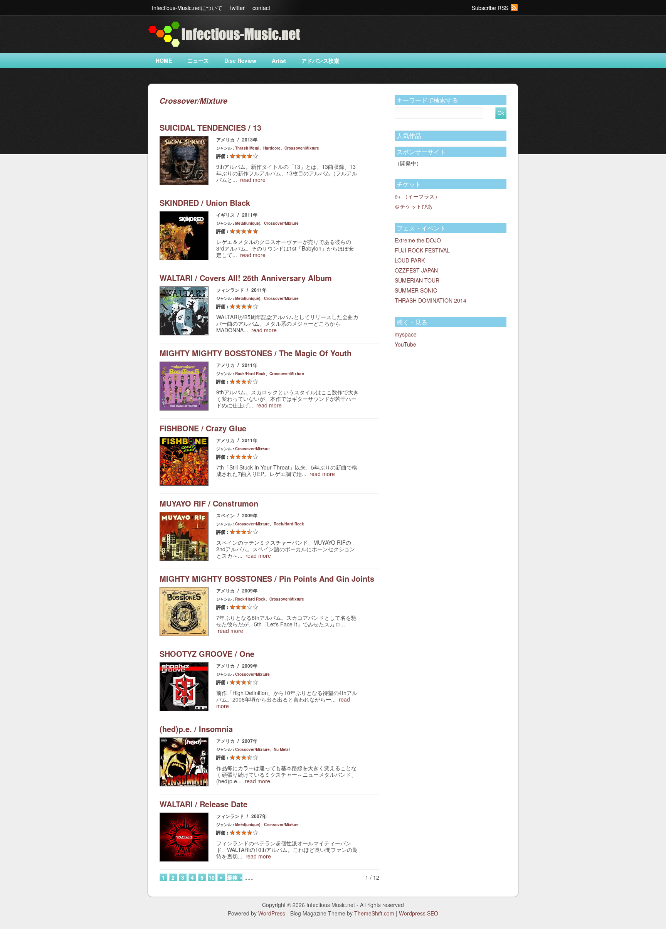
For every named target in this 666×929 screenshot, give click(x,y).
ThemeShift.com (374, 913)
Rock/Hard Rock (250, 373)
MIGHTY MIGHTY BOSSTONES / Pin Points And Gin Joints (267, 578)
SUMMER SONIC (416, 290)
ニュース (198, 60)
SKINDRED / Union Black (205, 202)
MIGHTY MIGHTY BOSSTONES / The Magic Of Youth (256, 352)
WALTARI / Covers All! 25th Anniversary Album (246, 277)
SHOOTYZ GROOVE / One (207, 653)
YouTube (405, 344)
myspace (406, 334)
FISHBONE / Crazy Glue (203, 428)
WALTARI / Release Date (203, 804)
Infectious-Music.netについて (187, 8)
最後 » (234, 877)
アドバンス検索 (320, 60)
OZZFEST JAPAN (416, 270)
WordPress (271, 913)
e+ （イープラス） (417, 196)
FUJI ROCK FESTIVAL (422, 250)
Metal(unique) (247, 223)
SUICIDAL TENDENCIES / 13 (210, 127)
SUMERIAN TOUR (417, 280)
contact (261, 8)
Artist (279, 60)
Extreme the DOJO (418, 240)
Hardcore (272, 148)
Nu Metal (282, 749)
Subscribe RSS (490, 8)
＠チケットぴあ (413, 206)
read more (253, 179)
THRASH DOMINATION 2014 (430, 300)
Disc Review (240, 60)
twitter (237, 8)
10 (212, 877)
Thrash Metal (247, 148)
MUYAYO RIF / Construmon (209, 503)
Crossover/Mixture (301, 148)
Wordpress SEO (418, 913)
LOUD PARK (410, 260)
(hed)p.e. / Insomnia (196, 728)
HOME (164, 60)
